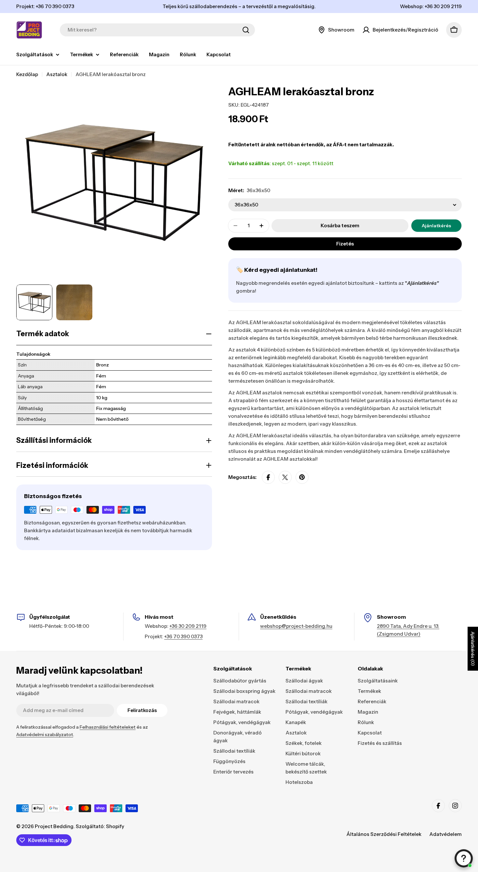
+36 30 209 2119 (187, 626)
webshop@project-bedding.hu (296, 626)
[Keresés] (246, 30)
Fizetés (345, 244)
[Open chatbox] (464, 858)
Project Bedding (54, 826)
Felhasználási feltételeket (108, 727)
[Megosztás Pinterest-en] (302, 477)
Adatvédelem (445, 834)
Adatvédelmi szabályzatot (44, 734)
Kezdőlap (27, 74)
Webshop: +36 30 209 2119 (431, 6)
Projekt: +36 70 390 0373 (45, 6)
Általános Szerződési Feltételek (383, 834)
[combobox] (157, 29)
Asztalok (56, 74)
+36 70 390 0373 (183, 636)
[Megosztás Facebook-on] (268, 477)
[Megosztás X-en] (285, 477)
